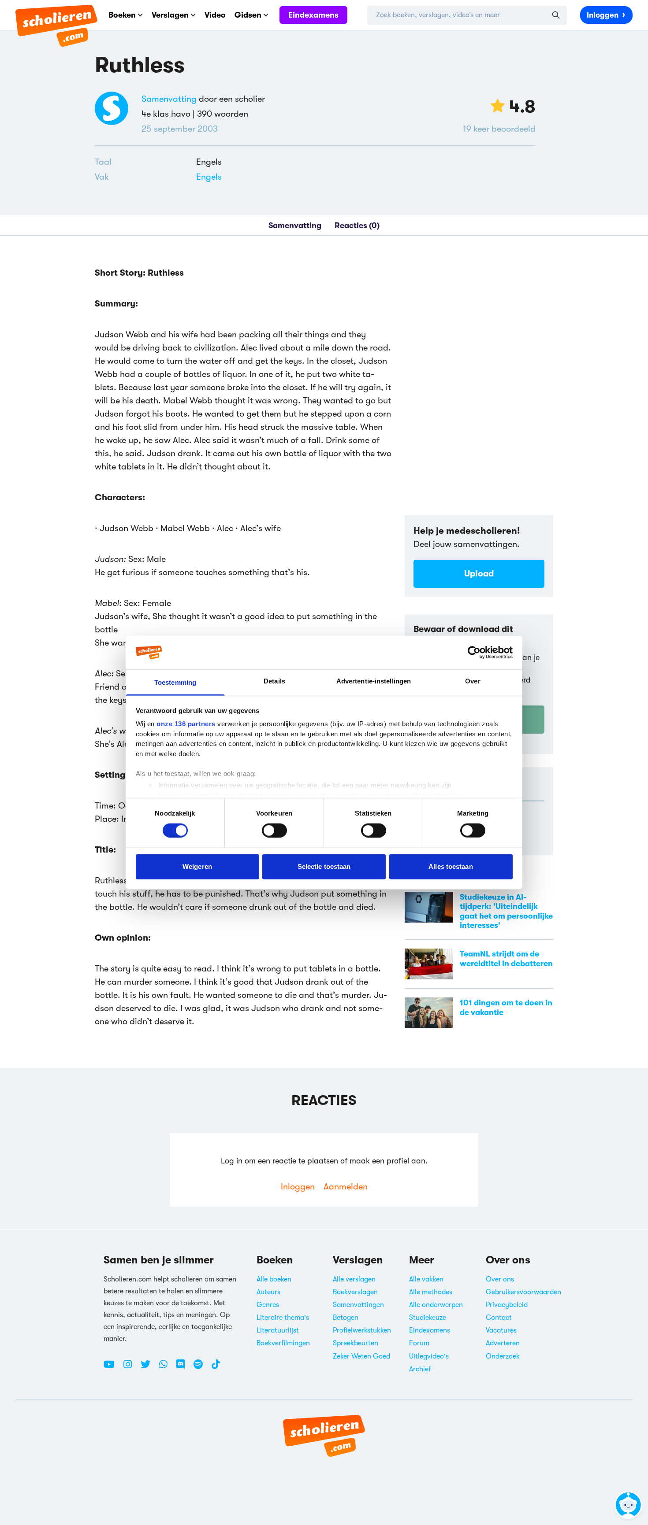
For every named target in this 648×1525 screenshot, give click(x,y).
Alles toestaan (450, 866)
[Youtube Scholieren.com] (112, 1367)
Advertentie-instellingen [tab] (373, 681)
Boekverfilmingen (283, 1343)
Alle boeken (274, 1279)
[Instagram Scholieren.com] (130, 1367)
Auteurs (268, 1292)
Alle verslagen (354, 1279)
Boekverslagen (355, 1292)
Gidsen (248, 15)
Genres (268, 1305)
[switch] (274, 830)
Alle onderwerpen (436, 1305)
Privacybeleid (507, 1305)
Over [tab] (472, 681)
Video (215, 15)
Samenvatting (169, 99)
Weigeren (197, 866)
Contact (499, 1318)
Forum (419, 1343)
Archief (420, 1369)
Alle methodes (430, 1292)
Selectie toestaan (324, 866)
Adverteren (503, 1343)
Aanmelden (346, 1187)
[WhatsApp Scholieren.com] (166, 1367)
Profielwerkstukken (362, 1330)
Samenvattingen (358, 1305)
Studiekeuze (427, 1318)
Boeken (122, 15)
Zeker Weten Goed (361, 1356)
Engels (209, 177)
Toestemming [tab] (175, 682)
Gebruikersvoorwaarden (523, 1292)
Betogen (345, 1318)
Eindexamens (313, 15)
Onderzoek (503, 1356)
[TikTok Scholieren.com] (216, 1367)
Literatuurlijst (278, 1330)
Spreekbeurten (355, 1343)
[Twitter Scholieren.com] (149, 1367)
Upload (479, 574)
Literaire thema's (283, 1318)
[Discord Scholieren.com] (183, 1367)
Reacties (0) (357, 225)
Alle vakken (426, 1279)
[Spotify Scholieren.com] (201, 1367)
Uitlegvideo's (429, 1356)
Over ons (500, 1279)
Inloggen (602, 15)
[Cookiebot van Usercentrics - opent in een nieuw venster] (474, 652)
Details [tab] (274, 681)
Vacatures (501, 1330)
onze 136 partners (186, 723)
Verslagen (170, 15)
